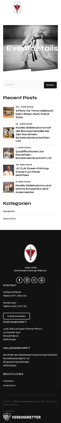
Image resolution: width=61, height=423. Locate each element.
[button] (5, 417)
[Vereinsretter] (22, 417)
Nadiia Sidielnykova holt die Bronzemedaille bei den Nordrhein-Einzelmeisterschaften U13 (33, 134)
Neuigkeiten (9, 211)
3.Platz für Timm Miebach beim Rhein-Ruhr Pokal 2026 (34, 114)
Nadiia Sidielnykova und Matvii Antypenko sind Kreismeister (33, 189)
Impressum (8, 381)
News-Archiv (9, 218)
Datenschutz (9, 385)
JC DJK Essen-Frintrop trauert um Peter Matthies (32, 172)
